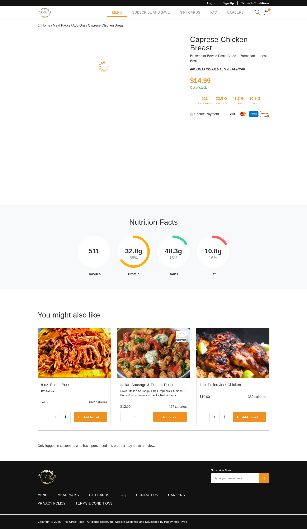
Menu (117, 12)
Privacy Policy (52, 503)
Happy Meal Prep (175, 521)
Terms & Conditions (255, 3)
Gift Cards (190, 12)
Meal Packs (61, 25)
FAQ (213, 12)
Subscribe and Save (151, 12)
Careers (235, 12)
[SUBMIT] (264, 478)
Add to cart (91, 417)
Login (211, 3)
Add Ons (78, 25)
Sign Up (228, 3)
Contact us (147, 495)
